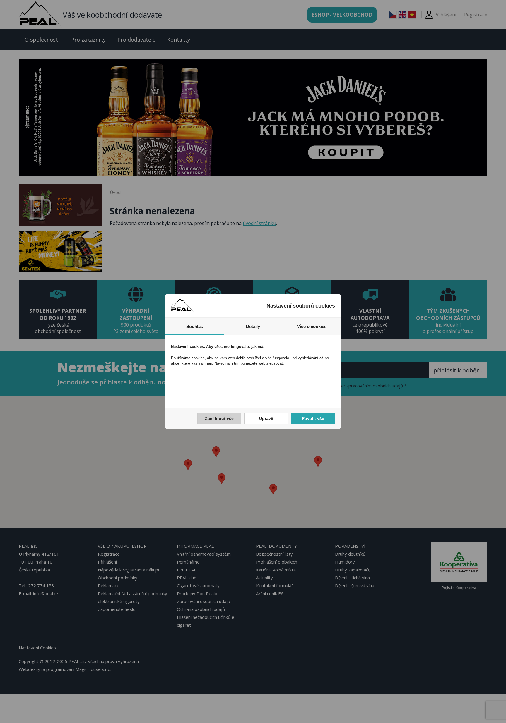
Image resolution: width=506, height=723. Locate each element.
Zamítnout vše (219, 418)
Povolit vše (313, 418)
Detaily (253, 326)
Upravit (266, 418)
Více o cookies (311, 326)
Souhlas (194, 326)
